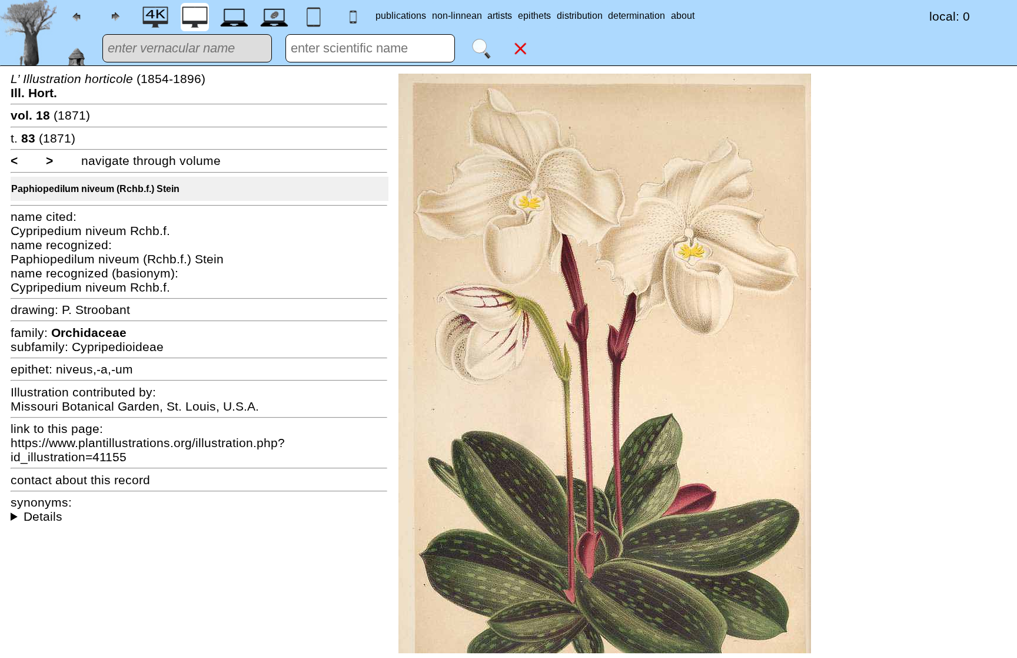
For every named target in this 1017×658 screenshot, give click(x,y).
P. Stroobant (96, 309)
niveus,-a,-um (94, 369)
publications (400, 16)
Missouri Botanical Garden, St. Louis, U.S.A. (135, 406)
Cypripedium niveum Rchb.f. (90, 230)
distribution (580, 16)
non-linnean (457, 16)
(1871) (50, 115)
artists (499, 16)
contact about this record (80, 480)
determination (636, 16)
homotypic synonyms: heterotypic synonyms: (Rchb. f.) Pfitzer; (199, 517)
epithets (534, 16)
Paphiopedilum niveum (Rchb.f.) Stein (95, 189)
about (682, 16)
